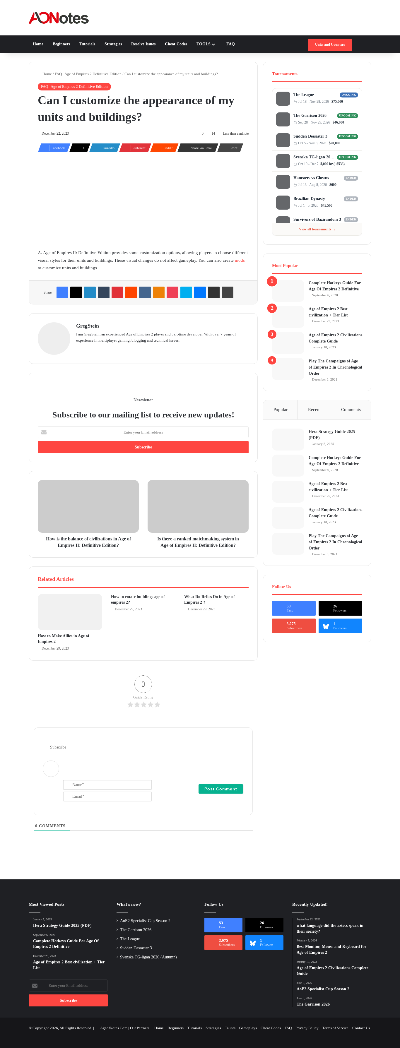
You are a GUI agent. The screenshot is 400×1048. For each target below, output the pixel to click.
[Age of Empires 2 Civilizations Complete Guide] (288, 343)
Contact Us (361, 1028)
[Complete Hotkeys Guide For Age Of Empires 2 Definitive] (288, 291)
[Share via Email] (214, 292)
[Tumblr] (104, 292)
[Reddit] (131, 292)
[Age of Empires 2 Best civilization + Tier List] (288, 317)
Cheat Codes (175, 44)
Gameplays (248, 1028)
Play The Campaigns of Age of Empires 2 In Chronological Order (335, 367)
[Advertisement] (143, 199)
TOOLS (203, 44)
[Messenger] (200, 292)
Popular (280, 409)
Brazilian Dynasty (309, 198)
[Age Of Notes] (59, 18)
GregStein (87, 326)
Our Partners (139, 1028)
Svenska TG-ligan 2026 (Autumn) (314, 157)
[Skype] (186, 292)
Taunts (230, 1028)
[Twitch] (356, 102)
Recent (314, 409)
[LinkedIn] (90, 292)
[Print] (227, 292)
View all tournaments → (317, 229)
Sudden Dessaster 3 (310, 136)
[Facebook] (62, 292)
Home (38, 44)
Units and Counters (330, 44)
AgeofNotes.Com (113, 1028)
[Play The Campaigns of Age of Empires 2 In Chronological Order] (288, 369)
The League (303, 95)
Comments (351, 409)
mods (240, 260)
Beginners (61, 44)
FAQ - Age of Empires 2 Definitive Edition (88, 74)
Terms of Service (335, 1028)
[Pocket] (172, 292)
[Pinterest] (117, 292)
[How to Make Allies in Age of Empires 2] (70, 612)
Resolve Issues (142, 44)
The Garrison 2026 (310, 115)
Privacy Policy (307, 1028)
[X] (76, 292)
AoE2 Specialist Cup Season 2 (145, 921)
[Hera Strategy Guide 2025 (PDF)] (288, 440)
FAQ (230, 44)
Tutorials (86, 44)
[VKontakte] (145, 292)
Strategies (112, 44)
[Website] (79, 349)
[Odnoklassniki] (159, 292)
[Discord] (350, 102)
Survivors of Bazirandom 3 (317, 219)
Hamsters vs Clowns (311, 178)
